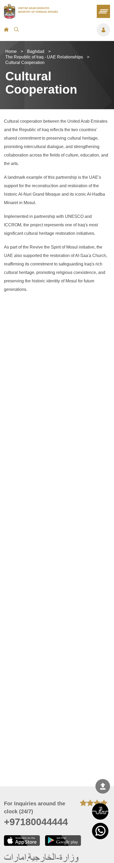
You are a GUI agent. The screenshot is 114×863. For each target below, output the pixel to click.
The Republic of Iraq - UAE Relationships (44, 57)
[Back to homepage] (31, 17)
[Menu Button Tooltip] (67, 29)
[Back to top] (102, 786)
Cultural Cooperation (25, 62)
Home (11, 51)
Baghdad (35, 51)
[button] (100, 811)
